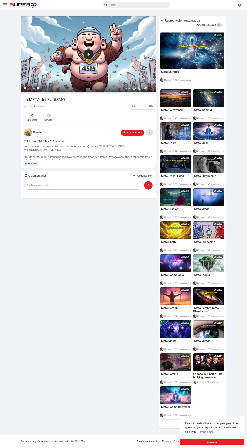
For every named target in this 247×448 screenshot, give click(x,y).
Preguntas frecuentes (148, 441)
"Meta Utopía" (202, 275)
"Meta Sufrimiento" (205, 176)
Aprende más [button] (206, 431)
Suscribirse (134, 132)
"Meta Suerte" (169, 242)
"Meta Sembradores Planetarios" (206, 309)
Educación (58, 141)
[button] (240, 4)
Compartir (32, 120)
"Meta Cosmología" (172, 275)
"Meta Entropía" (170, 71)
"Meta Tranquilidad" (172, 176)
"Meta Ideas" (201, 143)
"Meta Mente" (168, 341)
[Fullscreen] (151, 88)
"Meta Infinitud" (203, 110)
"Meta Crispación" (204, 242)
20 (134, 88)
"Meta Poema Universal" (175, 407)
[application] (88, 54)
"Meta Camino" (169, 374)
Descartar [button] (212, 442)
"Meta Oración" (169, 209)
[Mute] (145, 88)
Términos (166, 441)
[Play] (25, 88)
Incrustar (48, 120)
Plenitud (38, 132)
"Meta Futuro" (168, 143)
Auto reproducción (206, 25)
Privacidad (178, 441)
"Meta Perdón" (169, 308)
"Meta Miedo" (201, 209)
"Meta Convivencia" (172, 110)
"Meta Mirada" (202, 341)
